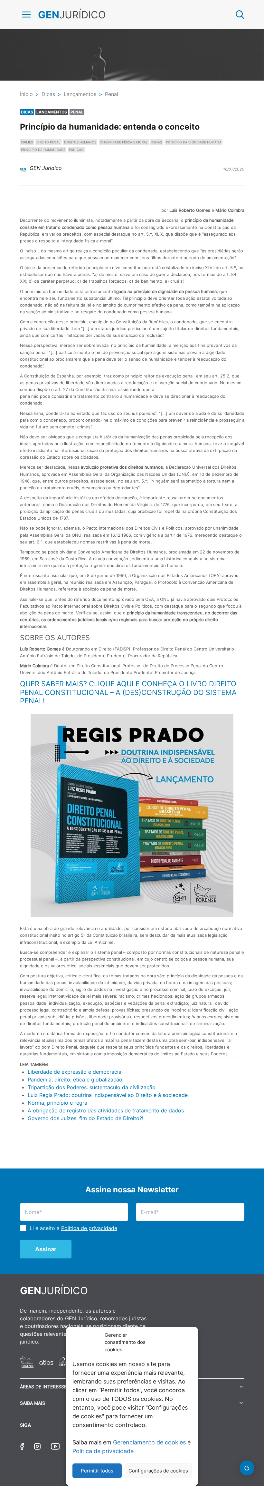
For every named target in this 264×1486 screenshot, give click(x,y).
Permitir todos (97, 1471)
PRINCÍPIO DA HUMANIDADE (43, 150)
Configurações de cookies (158, 1471)
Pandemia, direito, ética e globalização (75, 1079)
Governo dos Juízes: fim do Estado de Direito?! (85, 1118)
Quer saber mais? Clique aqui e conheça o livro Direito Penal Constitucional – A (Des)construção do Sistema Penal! (128, 692)
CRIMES (27, 142)
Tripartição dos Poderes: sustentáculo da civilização (92, 1087)
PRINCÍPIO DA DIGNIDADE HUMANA (194, 142)
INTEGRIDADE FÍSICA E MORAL (124, 142)
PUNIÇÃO (76, 150)
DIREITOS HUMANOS (80, 142)
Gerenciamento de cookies (149, 1442)
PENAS (156, 142)
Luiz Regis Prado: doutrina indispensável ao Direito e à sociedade (108, 1095)
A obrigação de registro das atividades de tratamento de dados (106, 1110)
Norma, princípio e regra (57, 1103)
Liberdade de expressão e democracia (74, 1072)
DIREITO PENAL (48, 142)
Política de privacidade (103, 1451)
